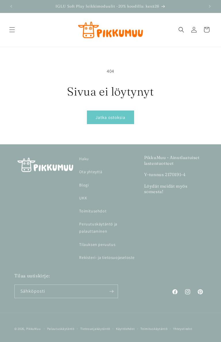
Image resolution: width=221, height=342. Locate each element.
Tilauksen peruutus (97, 244)
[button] (12, 29)
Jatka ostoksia (110, 117)
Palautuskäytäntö (61, 329)
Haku (84, 158)
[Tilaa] (111, 291)
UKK (83, 198)
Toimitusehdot (92, 211)
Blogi (84, 185)
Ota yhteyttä (90, 171)
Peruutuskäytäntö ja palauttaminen (98, 227)
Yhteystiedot (182, 329)
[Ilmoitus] (209, 6)
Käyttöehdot (125, 329)
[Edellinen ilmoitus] (11, 6)
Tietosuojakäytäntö (95, 329)
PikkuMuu (33, 329)
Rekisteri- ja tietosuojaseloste (107, 257)
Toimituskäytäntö (153, 329)
